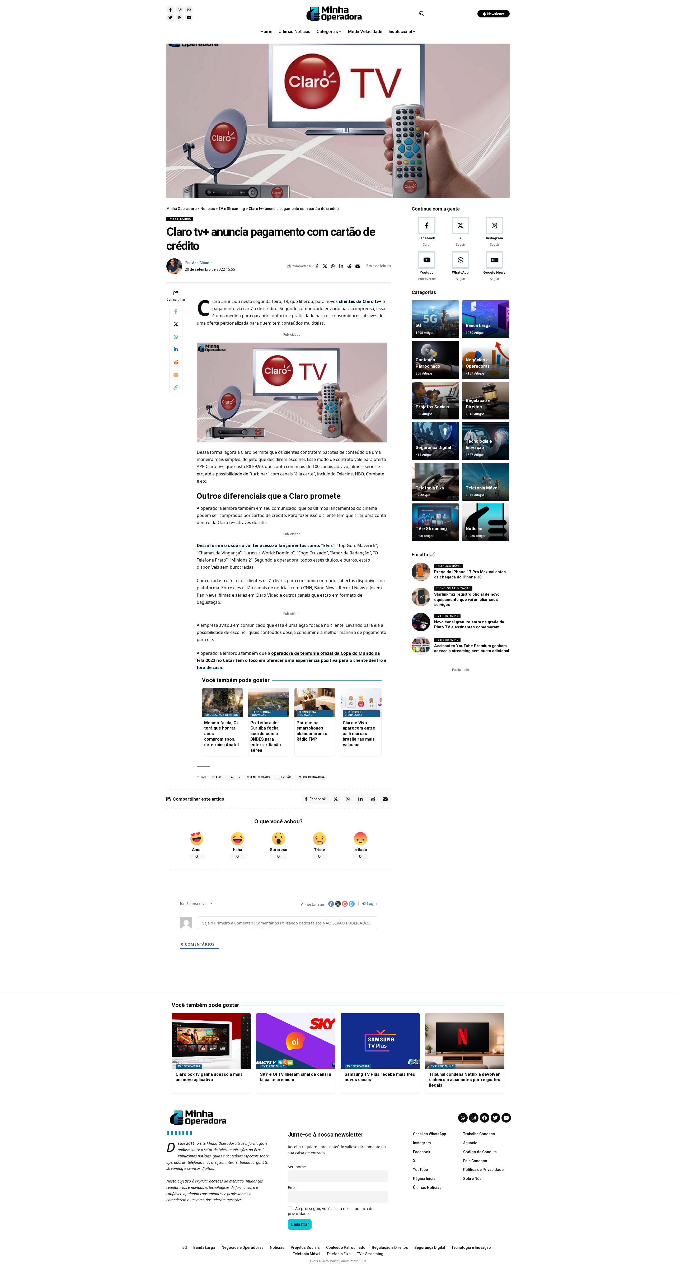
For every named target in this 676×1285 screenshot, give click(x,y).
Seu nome (297, 1166)
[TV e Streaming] (435, 522)
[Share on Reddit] (349, 266)
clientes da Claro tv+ (360, 301)
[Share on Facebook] (317, 266)
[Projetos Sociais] (435, 401)
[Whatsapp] (189, 9)
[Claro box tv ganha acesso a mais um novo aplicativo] (211, 1041)
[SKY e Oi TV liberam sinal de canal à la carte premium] (295, 1041)
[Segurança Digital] (435, 441)
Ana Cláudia (202, 263)
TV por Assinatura (311, 777)
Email (293, 1187)
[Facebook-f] (170, 9)
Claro (216, 777)
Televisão (283, 777)
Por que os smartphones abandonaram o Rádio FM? (312, 731)
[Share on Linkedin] (341, 266)
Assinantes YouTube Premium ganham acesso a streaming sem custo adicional (471, 648)
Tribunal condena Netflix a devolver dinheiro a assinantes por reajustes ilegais (464, 1080)
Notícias (474, 528)
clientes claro (258, 777)
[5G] (435, 319)
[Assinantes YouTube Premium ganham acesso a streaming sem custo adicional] (421, 646)
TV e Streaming (179, 218)
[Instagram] (180, 9)
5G (418, 325)
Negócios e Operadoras (354, 713)
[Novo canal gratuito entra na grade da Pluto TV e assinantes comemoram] (421, 622)
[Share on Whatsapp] (333, 266)
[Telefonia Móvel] (485, 482)
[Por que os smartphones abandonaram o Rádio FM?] (314, 702)
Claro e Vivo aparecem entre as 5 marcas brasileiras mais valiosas (359, 733)
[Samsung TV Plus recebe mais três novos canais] (380, 1041)
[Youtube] (189, 18)
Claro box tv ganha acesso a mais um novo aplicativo (209, 1077)
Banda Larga (478, 325)
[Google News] (494, 266)
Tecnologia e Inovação (262, 713)
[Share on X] (325, 266)
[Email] (358, 266)
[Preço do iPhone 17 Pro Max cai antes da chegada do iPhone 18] (421, 572)
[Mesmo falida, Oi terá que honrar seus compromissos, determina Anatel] (222, 702)
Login (371, 903)
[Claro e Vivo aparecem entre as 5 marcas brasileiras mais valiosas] (361, 702)
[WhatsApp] (460, 266)
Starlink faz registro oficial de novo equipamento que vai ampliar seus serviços (467, 599)
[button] (421, 13)
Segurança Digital (433, 447)
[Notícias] (485, 522)
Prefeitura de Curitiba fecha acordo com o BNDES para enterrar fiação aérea (265, 736)
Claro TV (234, 777)
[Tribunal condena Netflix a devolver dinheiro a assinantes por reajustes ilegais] (464, 1041)
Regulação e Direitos (222, 714)
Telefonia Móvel (482, 487)
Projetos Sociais (432, 406)
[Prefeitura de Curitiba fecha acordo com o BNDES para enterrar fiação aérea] (268, 702)
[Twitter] (170, 18)
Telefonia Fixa (430, 487)
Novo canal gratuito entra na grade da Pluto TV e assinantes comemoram (469, 625)
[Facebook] (427, 232)
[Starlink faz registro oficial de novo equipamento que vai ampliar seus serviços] (421, 597)
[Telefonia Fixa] (435, 482)
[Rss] (180, 18)
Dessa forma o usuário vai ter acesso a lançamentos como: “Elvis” (266, 545)
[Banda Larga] (485, 319)
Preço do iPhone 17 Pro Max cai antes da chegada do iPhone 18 (470, 574)
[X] (460, 232)
